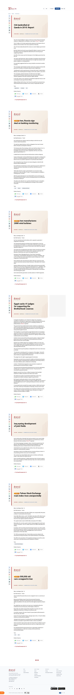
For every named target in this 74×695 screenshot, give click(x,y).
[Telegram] (19, 689)
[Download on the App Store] (54, 689)
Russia (19, 188)
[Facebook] (12, 689)
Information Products (49, 672)
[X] (15, 689)
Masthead (36, 672)
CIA (26, 88)
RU (64, 692)
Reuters (22, 323)
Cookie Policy (58, 675)
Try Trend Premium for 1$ (20, 99)
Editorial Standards (37, 675)
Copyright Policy (59, 674)
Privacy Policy (58, 672)
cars (18, 634)
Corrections (36, 677)
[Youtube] (17, 689)
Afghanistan (17, 88)
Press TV (38, 41)
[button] (9, 16)
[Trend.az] (12, 8)
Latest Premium (26, 672)
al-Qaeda (22, 88)
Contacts (35, 674)
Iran (15, 188)
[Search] (44, 9)
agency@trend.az (11, 681)
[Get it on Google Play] (61, 689)
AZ (62, 692)
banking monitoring (25, 188)
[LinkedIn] (22, 689)
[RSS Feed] (24, 689)
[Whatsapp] (10, 689)
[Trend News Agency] (12, 670)
